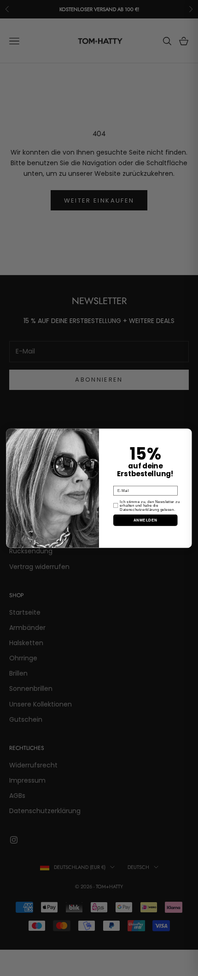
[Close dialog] (187, 433)
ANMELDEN (145, 520)
